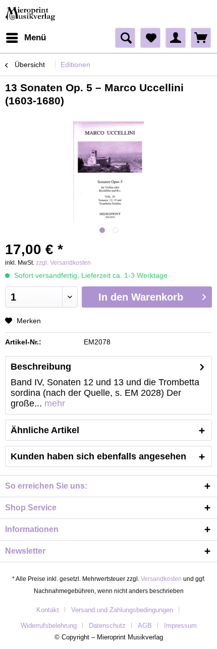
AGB (145, 625)
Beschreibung (41, 367)
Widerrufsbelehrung (49, 625)
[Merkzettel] (150, 38)
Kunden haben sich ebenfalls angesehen (98, 456)
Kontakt (47, 610)
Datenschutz (107, 625)
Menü (35, 37)
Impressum (180, 625)
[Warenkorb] (201, 38)
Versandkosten (161, 578)
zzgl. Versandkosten (63, 262)
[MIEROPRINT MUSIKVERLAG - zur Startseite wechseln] (31, 14)
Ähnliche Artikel (45, 430)
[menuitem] (25, 38)
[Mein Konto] (176, 38)
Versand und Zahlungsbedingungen (122, 610)
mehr (53, 403)
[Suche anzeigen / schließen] (125, 38)
